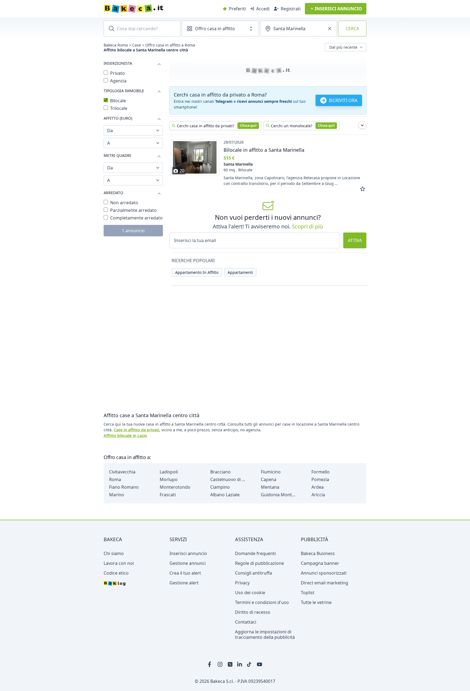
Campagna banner (320, 563)
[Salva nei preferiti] (362, 189)
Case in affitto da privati (136, 429)
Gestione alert (184, 583)
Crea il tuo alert (185, 573)
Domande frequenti (255, 553)
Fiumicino (271, 472)
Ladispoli (169, 472)
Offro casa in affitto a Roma (170, 45)
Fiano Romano (124, 487)
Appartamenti (240, 272)
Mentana (270, 487)
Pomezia (320, 479)
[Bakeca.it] (153, 8)
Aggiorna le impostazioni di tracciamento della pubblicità (265, 634)
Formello (320, 472)
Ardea (317, 487)
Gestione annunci (187, 563)
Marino (116, 495)
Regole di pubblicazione (259, 563)
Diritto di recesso (252, 612)
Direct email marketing (324, 583)
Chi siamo (114, 553)
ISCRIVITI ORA (343, 100)
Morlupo (169, 479)
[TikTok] (249, 664)
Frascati (168, 495)
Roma (115, 479)
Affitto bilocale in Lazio (125, 435)
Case (136, 45)
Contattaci (245, 622)
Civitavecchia (122, 472)
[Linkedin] (240, 664)
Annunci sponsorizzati (324, 573)
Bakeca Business (318, 553)
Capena (268, 479)
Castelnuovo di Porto (228, 479)
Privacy (242, 583)
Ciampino (220, 487)
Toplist (307, 593)
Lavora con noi (119, 563)
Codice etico (116, 573)
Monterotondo (175, 487)
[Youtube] (259, 664)
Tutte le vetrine (316, 602)
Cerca (352, 29)
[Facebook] (210, 664)
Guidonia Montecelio (278, 495)
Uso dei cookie (250, 593)
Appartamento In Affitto (196, 272)
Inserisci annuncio (188, 553)
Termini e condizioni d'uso (262, 602)
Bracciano (220, 472)
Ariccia (318, 495)
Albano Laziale (225, 495)
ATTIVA (355, 240)
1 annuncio (133, 231)
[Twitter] (230, 664)
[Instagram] (220, 664)
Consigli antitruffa (253, 573)
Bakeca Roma (116, 45)
